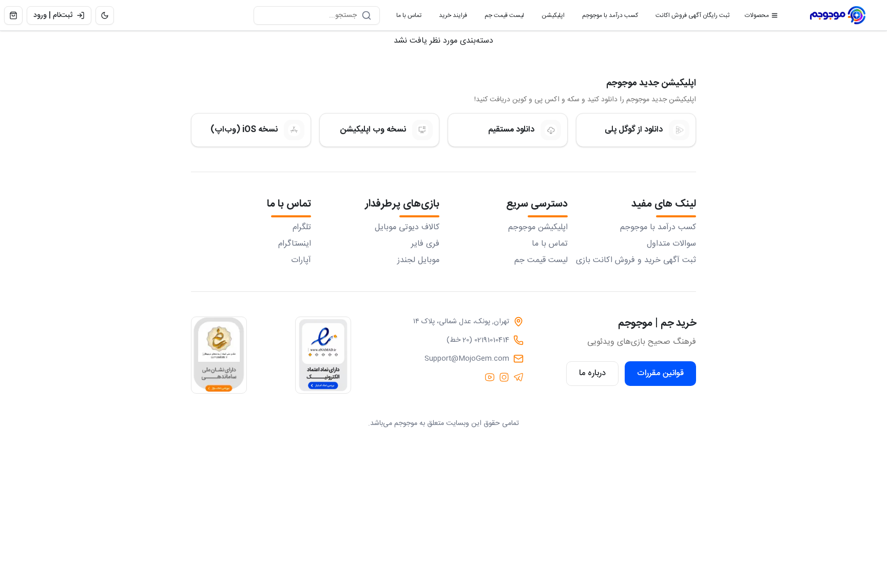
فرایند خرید (449, 17)
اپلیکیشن (549, 17)
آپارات (301, 260)
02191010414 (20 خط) (478, 340)
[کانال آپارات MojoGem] (490, 377)
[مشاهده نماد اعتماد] (323, 355)
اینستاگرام (294, 244)
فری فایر (425, 244)
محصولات (757, 15)
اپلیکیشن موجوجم (538, 227)
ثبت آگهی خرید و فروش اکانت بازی (636, 260)
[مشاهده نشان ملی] (219, 355)
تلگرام (302, 227)
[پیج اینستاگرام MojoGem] (504, 377)
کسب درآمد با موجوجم (606, 17)
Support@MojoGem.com (467, 359)
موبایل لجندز (418, 260)
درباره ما (592, 373)
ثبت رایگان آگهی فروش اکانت (688, 17)
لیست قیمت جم (500, 17)
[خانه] (838, 15)
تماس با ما (404, 17)
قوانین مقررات (660, 373)
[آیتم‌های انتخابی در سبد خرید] (13, 15)
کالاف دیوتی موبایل (407, 227)
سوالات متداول (671, 244)
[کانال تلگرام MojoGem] (518, 377)
